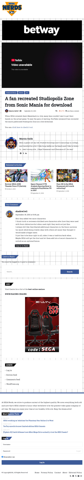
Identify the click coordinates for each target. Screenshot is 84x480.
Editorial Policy (75, 472)
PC (27, 93)
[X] (23, 153)
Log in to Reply (22, 246)
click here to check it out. (22, 127)
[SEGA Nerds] (12, 9)
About (64, 472)
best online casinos (36, 289)
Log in (9, 370)
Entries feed (11, 375)
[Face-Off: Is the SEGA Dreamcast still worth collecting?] (68, 175)
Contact (57, 472)
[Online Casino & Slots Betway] (42, 30)
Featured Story (11, 93)
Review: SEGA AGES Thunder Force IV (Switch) (15, 185)
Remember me (9, 457)
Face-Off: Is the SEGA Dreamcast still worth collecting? (65, 186)
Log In (42, 462)
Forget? (78, 451)
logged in (16, 262)
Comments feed (13, 379)
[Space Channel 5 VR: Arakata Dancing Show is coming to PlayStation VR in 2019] (42, 175)
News (21, 93)
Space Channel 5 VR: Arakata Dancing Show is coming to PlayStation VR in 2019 (41, 187)
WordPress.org (12, 384)
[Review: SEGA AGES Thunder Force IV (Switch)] (16, 175)
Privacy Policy (47, 472)
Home (37, 472)
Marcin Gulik (13, 111)
